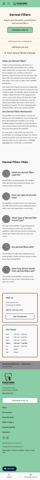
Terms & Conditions (18, 450)
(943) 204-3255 (22, 47)
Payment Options (8, 427)
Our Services (7, 412)
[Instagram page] (7, 437)
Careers (27, 450)
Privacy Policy (6, 450)
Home (4, 407)
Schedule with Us (20, 30)
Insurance (6, 432)
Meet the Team (8, 417)
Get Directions (20, 316)
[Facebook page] (3, 437)
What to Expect (8, 422)
